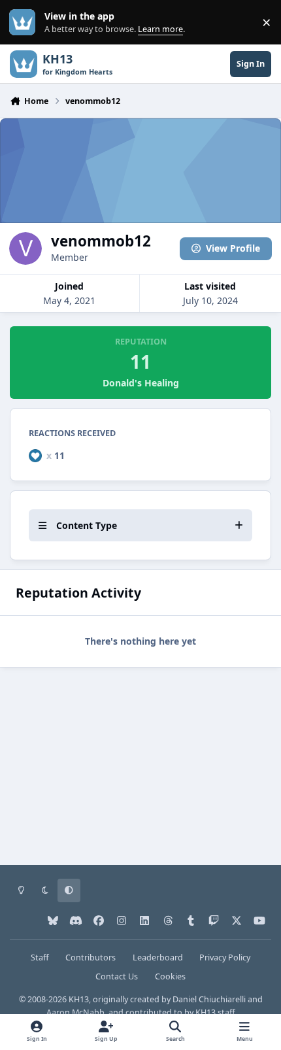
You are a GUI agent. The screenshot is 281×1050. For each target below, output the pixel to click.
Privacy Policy (224, 957)
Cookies (170, 976)
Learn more (25, 22)
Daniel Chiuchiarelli (209, 999)
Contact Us (116, 976)
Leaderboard (158, 957)
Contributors (90, 957)
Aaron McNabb (75, 1012)
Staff (40, 957)
